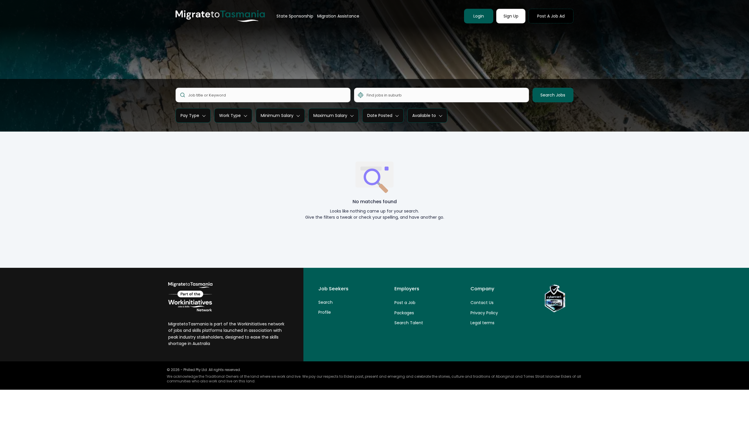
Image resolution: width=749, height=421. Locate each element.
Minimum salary (277, 115)
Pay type (190, 115)
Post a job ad (551, 16)
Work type (230, 115)
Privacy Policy (484, 313)
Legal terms (482, 323)
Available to (424, 115)
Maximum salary (330, 115)
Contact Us (482, 303)
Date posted (379, 115)
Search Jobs (552, 95)
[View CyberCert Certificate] (554, 298)
